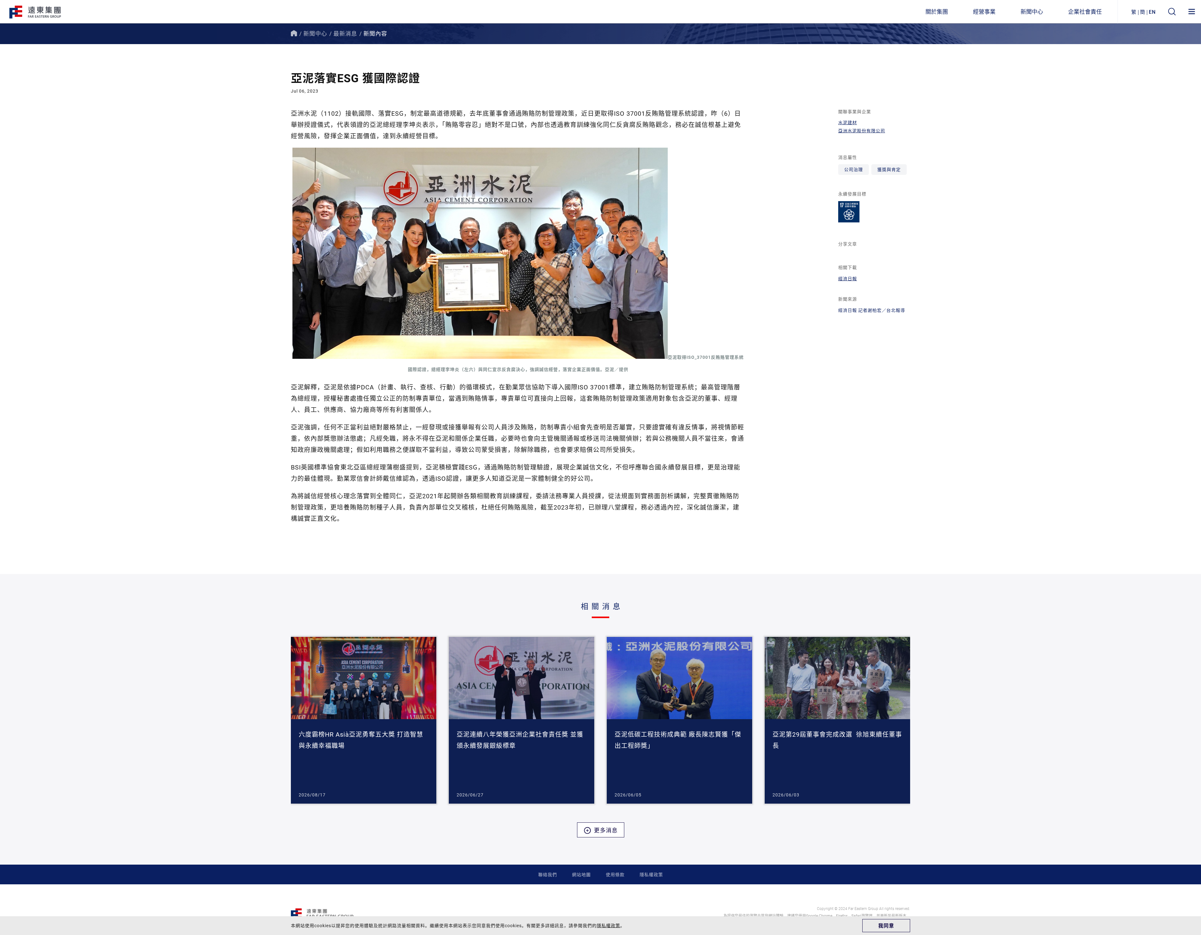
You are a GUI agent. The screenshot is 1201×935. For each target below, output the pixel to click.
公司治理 (853, 169)
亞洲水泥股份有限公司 (861, 131)
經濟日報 (847, 279)
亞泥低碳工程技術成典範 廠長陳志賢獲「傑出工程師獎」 (678, 740)
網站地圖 (581, 874)
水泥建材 (847, 122)
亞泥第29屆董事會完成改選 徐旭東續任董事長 (837, 740)
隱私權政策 (651, 874)
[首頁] (294, 33)
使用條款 (615, 874)
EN (1152, 11)
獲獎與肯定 (889, 169)
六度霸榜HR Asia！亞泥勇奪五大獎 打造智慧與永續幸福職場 (361, 740)
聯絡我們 (547, 874)
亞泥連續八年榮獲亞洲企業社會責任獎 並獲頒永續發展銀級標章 (520, 740)
